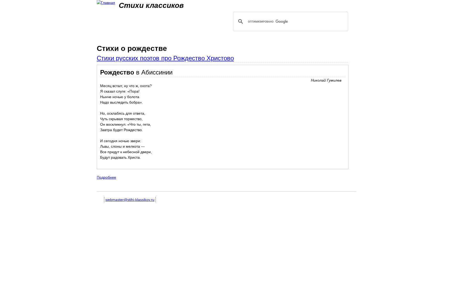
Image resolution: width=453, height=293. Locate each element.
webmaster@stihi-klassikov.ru (129, 200)
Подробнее (106, 177)
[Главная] (106, 3)
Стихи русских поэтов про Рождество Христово (165, 58)
